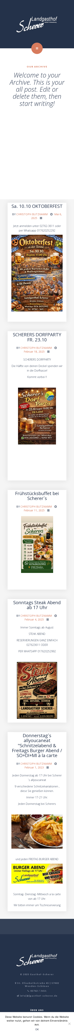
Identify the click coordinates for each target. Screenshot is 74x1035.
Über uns (37, 1010)
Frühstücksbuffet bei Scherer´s (37, 495)
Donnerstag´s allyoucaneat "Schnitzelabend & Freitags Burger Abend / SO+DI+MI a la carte (37, 745)
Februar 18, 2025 (34, 351)
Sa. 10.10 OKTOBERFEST (37, 206)
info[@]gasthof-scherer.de (38, 995)
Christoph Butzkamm (32, 214)
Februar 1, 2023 (34, 767)
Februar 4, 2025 (34, 619)
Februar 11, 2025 (34, 510)
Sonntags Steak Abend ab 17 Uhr (37, 604)
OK (37, 1029)
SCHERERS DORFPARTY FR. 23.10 (37, 337)
